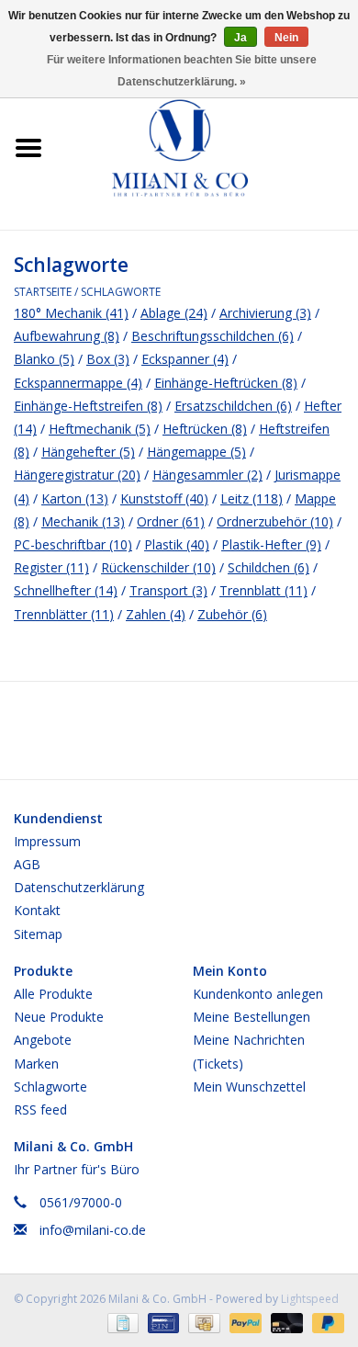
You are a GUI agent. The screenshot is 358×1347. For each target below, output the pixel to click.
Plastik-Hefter (271, 544)
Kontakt (37, 910)
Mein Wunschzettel (249, 1086)
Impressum (47, 841)
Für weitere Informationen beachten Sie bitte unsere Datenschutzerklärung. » (182, 70)
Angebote (43, 1039)
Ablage (173, 313)
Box (107, 359)
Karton (74, 498)
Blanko (44, 359)
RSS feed (40, 1109)
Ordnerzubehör (275, 521)
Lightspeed (310, 1299)
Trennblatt (263, 590)
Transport (168, 590)
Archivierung (265, 313)
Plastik (176, 544)
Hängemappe (196, 451)
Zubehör (232, 614)
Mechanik (83, 521)
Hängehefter (88, 451)
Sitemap (38, 934)
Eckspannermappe (78, 382)
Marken (36, 1063)
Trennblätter (64, 614)
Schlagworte (121, 292)
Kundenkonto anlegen (258, 993)
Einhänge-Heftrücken (225, 382)
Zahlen (155, 614)
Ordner (171, 521)
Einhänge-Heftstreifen (88, 405)
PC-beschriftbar (73, 544)
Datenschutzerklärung (79, 887)
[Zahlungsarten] (121, 1322)
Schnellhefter (65, 590)
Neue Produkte (59, 1016)
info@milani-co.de (92, 1230)
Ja (240, 37)
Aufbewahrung (66, 336)
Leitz (251, 498)
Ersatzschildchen (233, 405)
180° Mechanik (71, 313)
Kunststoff (164, 498)
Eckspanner (185, 359)
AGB (27, 864)
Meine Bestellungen (251, 1016)
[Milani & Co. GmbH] (207, 146)
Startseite (43, 292)
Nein (286, 37)
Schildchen (268, 567)
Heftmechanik (100, 428)
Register (51, 567)
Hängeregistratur (77, 474)
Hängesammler (207, 474)
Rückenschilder (158, 567)
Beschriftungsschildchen (212, 336)
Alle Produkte (53, 993)
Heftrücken (204, 428)
